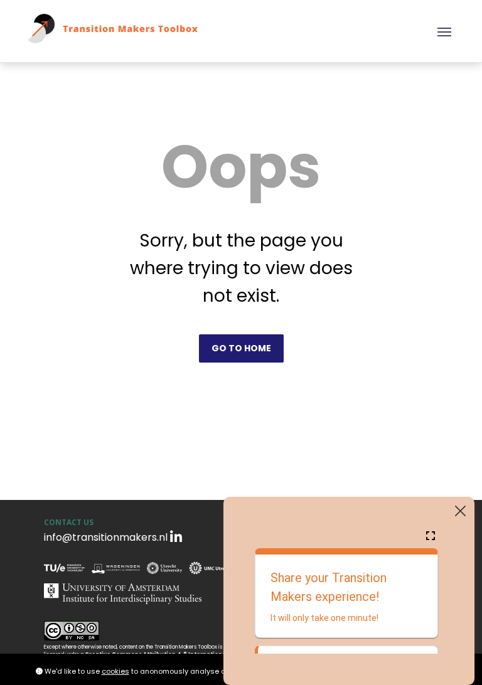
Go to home (241, 348)
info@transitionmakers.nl (106, 537)
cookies (115, 671)
